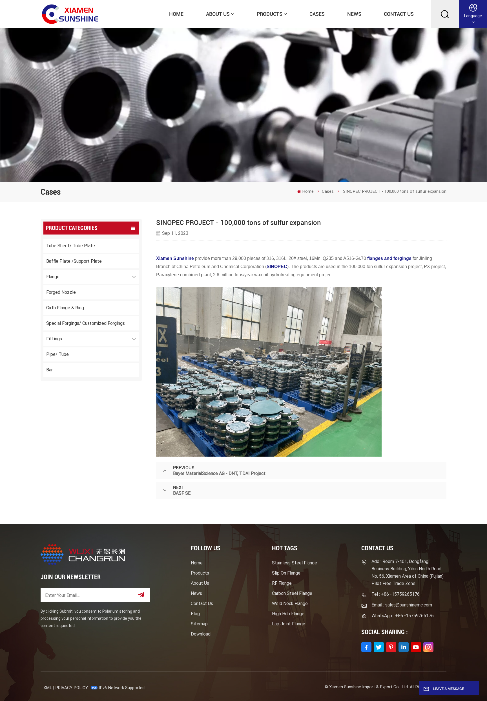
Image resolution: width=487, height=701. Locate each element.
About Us (218, 14)
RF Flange (282, 583)
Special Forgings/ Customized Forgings (85, 323)
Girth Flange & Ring (65, 307)
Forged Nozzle (61, 292)
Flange (52, 276)
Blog (195, 613)
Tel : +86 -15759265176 (395, 594)
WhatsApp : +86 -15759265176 (402, 615)
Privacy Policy (71, 687)
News (354, 14)
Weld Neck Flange (290, 603)
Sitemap (199, 623)
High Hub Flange (288, 613)
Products (269, 14)
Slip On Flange (286, 573)
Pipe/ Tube (57, 354)
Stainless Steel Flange (294, 563)
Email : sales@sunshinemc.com (401, 605)
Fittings (54, 338)
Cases (317, 14)
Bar (49, 370)
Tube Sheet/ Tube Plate (70, 245)
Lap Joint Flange (288, 623)
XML (47, 687)
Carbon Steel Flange (292, 593)
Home (176, 14)
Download (201, 634)
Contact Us (399, 14)
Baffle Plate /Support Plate (74, 261)
